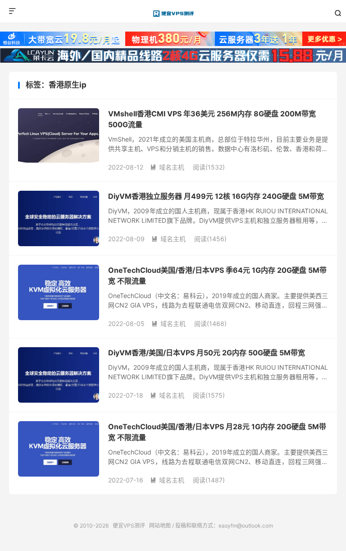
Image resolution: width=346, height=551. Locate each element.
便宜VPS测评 (173, 13)
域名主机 (167, 167)
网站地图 (160, 525)
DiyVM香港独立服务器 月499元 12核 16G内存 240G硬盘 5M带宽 (216, 196)
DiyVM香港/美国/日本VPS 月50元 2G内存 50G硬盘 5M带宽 (206, 352)
